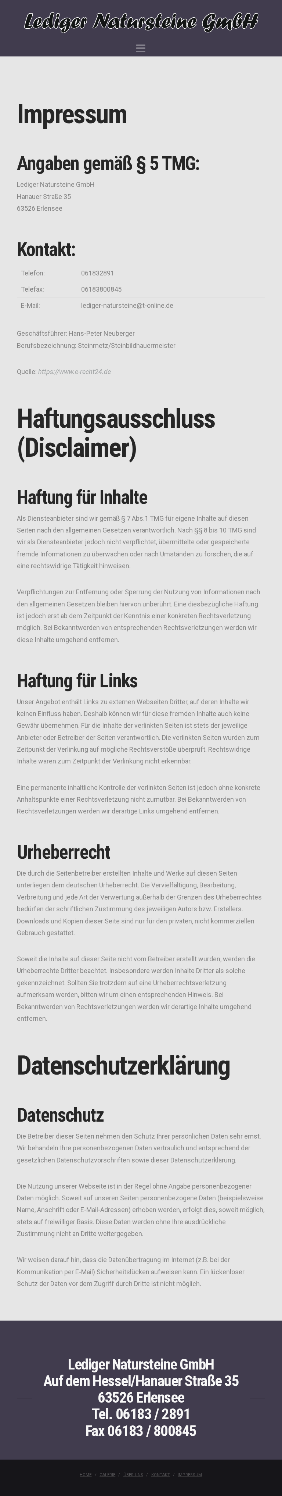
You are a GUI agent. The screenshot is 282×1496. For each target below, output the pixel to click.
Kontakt (160, 1474)
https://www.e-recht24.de (74, 371)
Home (85, 1474)
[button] (140, 48)
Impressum (190, 1474)
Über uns (133, 1474)
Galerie (107, 1474)
